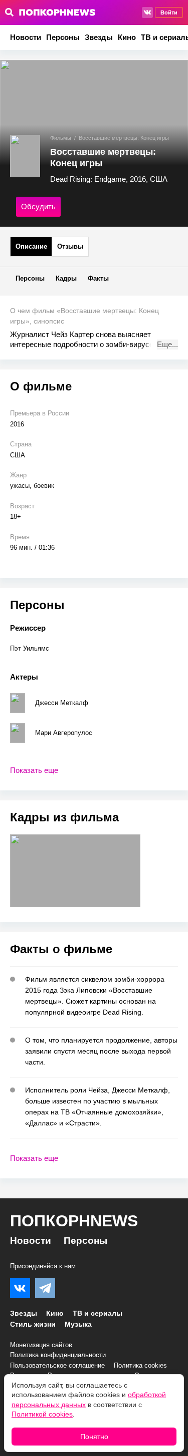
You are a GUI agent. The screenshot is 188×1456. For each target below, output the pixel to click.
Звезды (99, 37)
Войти (168, 12)
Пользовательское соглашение (57, 1365)
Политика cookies (140, 1365)
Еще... (167, 344)
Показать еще (34, 770)
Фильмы (60, 138)
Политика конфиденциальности (58, 1355)
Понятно (94, 1437)
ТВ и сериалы (97, 1313)
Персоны (63, 37)
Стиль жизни (33, 1324)
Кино (127, 37)
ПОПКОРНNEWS (74, 1221)
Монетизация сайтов (41, 1345)
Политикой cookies (42, 1414)
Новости (25, 37)
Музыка (78, 1324)
